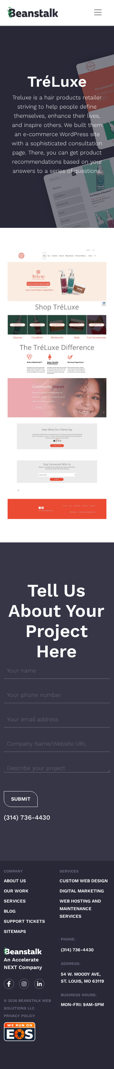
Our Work (16, 890)
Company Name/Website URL (46, 743)
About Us (15, 880)
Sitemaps (15, 931)
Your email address (32, 719)
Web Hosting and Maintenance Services (80, 908)
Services (15, 900)
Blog (10, 911)
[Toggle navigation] (97, 12)
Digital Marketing (82, 890)
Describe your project (36, 768)
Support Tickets (24, 921)
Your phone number (34, 694)
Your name (21, 670)
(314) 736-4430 (27, 817)
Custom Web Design (84, 880)
